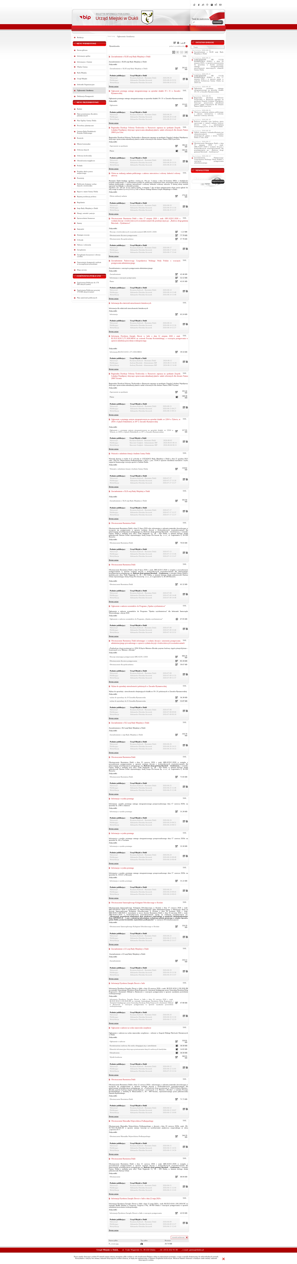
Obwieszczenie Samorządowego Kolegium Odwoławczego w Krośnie (137, 903)
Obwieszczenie (115, 1177)
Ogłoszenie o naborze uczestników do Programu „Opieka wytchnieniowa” (138, 606)
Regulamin (81, 202)
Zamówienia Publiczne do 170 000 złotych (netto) (88, 283)
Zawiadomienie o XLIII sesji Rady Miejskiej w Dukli (130, 57)
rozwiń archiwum (178, 1237)
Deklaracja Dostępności (85, 96)
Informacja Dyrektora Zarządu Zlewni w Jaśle (128, 983)
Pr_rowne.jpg (113, 1244)
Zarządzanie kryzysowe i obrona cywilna (88, 255)
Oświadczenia (114, 1053)
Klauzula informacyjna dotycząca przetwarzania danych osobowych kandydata (138, 1049)
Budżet (79, 109)
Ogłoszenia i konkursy (85, 90)
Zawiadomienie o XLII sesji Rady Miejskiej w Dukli (130, 491)
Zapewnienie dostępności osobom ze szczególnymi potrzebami (89, 263)
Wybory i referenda (84, 245)
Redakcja (80, 37)
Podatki (79, 166)
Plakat (112, 151)
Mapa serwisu (82, 270)
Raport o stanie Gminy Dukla (87, 192)
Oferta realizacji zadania (118, 196)
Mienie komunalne (83, 144)
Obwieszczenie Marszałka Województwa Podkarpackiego (132, 1121)
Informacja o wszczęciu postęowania (123, 278)
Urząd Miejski (82, 79)
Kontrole (80, 138)
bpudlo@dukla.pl (129, 189)
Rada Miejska (82, 73)
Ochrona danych (83, 150)
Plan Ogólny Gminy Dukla (86, 120)
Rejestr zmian (113, 86)
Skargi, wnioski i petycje (86, 213)
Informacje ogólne (83, 56)
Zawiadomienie (115, 274)
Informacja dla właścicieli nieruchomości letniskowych (131, 303)
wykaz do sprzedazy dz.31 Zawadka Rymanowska (128, 701)
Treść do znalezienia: (201, 19)
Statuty (79, 223)
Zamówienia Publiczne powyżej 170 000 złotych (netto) (88, 291)
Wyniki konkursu (116, 1057)
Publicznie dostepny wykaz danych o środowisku (87, 185)
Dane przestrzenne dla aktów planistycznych (87, 115)
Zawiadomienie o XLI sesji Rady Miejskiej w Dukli (130, 723)
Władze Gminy (82, 67)
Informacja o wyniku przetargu (122, 799)
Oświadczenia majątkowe (86, 161)
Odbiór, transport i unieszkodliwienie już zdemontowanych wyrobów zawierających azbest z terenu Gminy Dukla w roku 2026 (209, 135)
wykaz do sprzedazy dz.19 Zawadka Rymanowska (128, 697)
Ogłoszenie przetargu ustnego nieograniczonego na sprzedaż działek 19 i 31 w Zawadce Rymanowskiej (209, 90)
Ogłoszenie (114, 105)
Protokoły (80, 178)
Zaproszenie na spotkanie (119, 146)
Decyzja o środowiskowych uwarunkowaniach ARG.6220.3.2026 (133, 232)
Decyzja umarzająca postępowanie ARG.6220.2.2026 (129, 657)
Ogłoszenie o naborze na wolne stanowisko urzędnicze (131, 1028)
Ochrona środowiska (84, 156)
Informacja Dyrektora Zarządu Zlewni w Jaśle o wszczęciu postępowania (136, 1213)
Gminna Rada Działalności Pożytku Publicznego (86, 132)
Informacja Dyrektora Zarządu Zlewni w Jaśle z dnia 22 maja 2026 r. (136, 1198)
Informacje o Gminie (84, 62)
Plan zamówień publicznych (87, 298)
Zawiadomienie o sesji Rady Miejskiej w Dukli (126, 735)
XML (185, 56)
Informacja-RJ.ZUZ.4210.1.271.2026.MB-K (126, 352)
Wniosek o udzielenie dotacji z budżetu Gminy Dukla (130, 453)
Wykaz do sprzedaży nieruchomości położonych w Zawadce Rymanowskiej (139, 686)
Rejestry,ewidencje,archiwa (86, 196)
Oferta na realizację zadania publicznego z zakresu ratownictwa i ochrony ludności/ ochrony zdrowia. (209, 113)
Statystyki (80, 229)
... (181, 52)
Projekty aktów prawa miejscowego (85, 172)
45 (186, 52)
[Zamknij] (223, 1258)
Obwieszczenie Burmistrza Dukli (123, 523)
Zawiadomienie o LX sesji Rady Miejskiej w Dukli (129, 949)
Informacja (114, 314)
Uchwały (80, 240)
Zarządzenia (81, 250)
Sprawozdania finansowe (86, 218)
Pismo (112, 281)
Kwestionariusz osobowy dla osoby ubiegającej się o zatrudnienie (133, 1046)
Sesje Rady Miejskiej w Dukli (87, 208)
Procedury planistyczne (85, 125)
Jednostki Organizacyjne (86, 84)
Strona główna (82, 50)
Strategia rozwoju (83, 235)
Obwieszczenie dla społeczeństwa (121, 239)
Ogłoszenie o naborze (117, 1041)
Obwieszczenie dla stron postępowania (123, 235)
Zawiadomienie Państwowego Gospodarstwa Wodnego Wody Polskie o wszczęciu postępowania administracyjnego (209, 160)
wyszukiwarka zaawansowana (206, 26)
